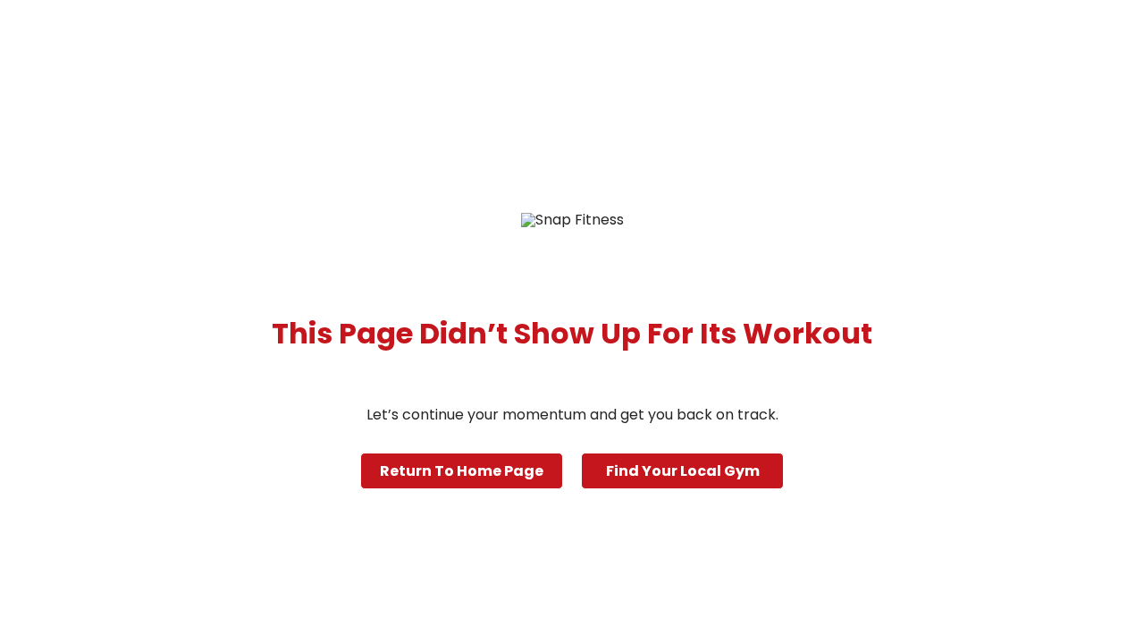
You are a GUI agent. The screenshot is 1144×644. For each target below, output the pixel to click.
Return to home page (461, 471)
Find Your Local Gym (683, 471)
